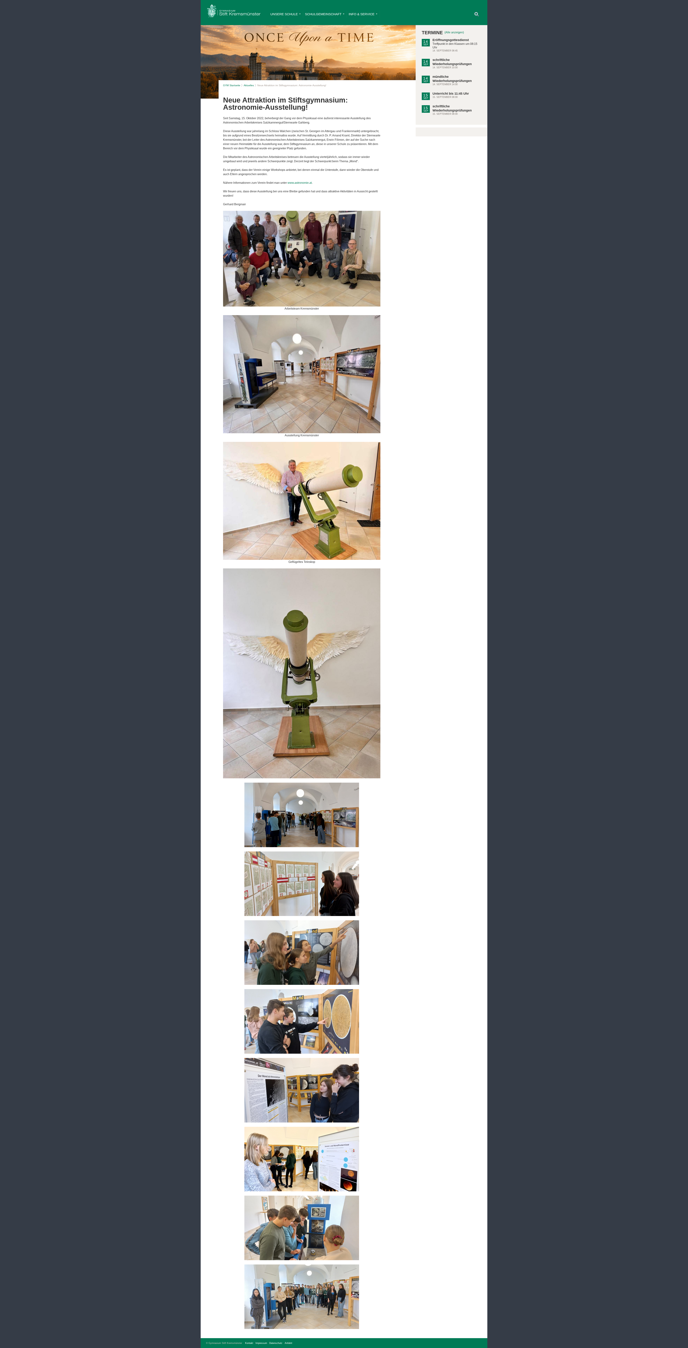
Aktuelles (249, 85)
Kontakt (249, 1343)
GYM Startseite (231, 85)
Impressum (261, 1343)
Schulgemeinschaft (323, 14)
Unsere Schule (284, 14)
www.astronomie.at (300, 182)
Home (234, 11)
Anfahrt (288, 1343)
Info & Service (361, 14)
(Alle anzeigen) (454, 32)
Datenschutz (275, 1343)
